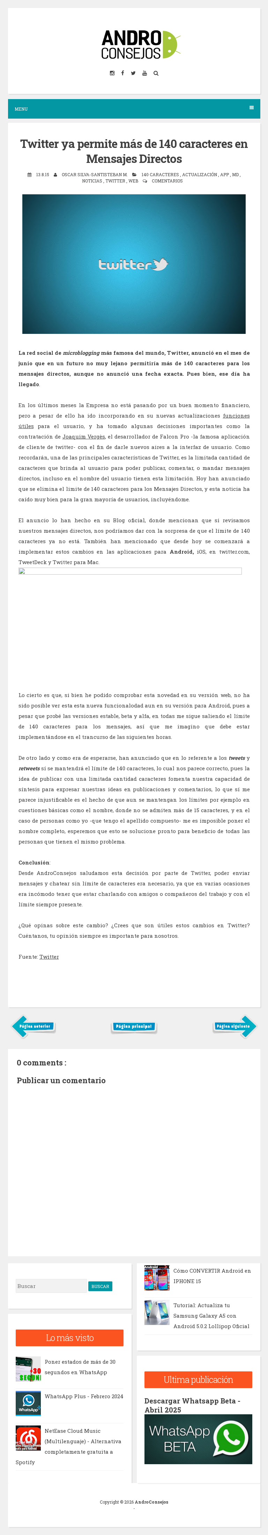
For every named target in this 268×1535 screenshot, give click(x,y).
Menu (21, 109)
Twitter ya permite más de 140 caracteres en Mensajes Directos (134, 151)
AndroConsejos (151, 1502)
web (133, 181)
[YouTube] (145, 73)
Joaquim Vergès (83, 436)
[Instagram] (112, 73)
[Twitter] (134, 73)
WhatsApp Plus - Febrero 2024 (84, 1396)
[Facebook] (123, 73)
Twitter (49, 956)
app (225, 174)
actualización (200, 174)
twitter (115, 181)
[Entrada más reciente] (33, 1037)
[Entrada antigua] (235, 1037)
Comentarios (167, 181)
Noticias (92, 181)
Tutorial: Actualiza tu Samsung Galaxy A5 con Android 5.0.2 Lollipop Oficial (211, 1316)
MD (236, 174)
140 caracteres (161, 174)
